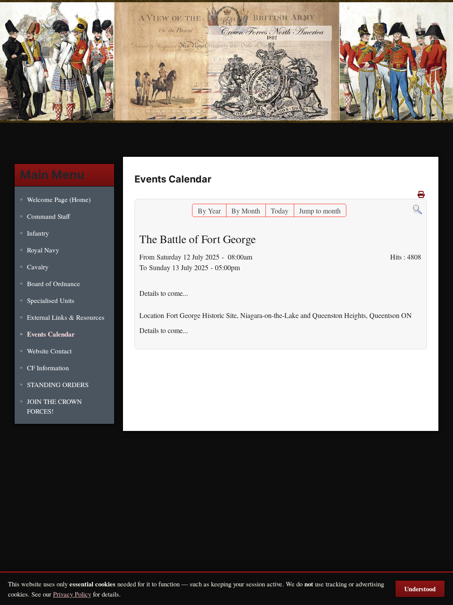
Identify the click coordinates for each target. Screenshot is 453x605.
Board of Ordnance (53, 283)
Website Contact (49, 350)
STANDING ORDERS (57, 384)
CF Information (48, 367)
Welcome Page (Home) (59, 199)
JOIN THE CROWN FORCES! (54, 406)
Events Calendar (51, 334)
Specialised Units (50, 300)
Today (279, 210)
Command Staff (48, 216)
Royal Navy (43, 249)
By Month (245, 210)
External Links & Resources (65, 317)
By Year (209, 210)
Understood (420, 588)
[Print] (421, 194)
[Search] (417, 208)
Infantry (38, 233)
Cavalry (38, 266)
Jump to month (320, 210)
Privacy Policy (72, 593)
